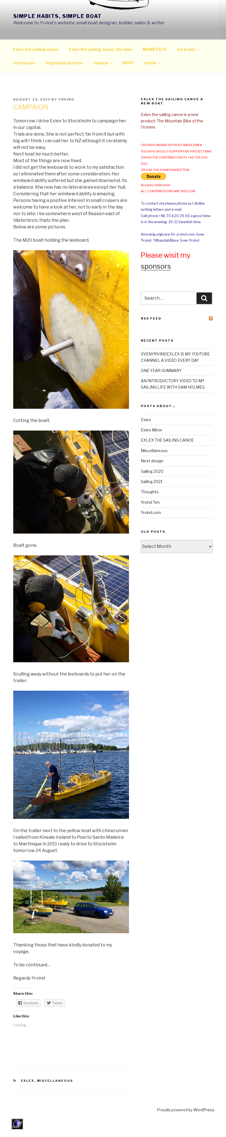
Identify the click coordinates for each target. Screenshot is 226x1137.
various (100, 62)
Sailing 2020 (152, 471)
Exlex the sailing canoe (35, 49)
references (24, 62)
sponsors (156, 266)
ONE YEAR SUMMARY (161, 370)
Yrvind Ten (150, 502)
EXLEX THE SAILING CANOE (167, 440)
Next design (152, 460)
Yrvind (66, 99)
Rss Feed (151, 318)
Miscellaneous (55, 1081)
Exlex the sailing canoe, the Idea (100, 49)
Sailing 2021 (151, 481)
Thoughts (150, 491)
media (150, 62)
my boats (186, 49)
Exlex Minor (151, 430)
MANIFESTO (154, 49)
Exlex (27, 1081)
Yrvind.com (151, 512)
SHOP (127, 62)
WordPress (203, 1109)
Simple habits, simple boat (57, 16)
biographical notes (64, 62)
